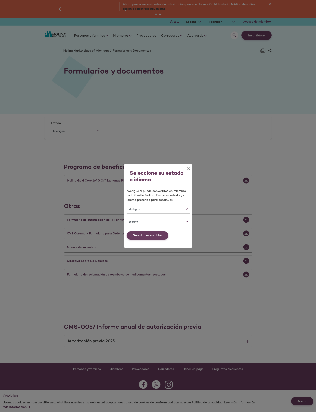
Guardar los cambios (147, 235)
